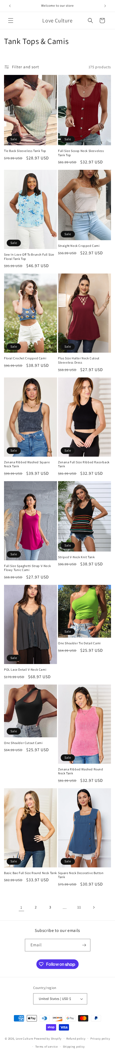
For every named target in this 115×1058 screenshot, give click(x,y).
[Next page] (93, 907)
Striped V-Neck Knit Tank (76, 557)
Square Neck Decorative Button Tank (80, 875)
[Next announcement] (105, 6)
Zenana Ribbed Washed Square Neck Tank (27, 464)
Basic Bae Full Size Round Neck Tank (30, 873)
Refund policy (75, 1038)
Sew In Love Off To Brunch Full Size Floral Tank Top (29, 256)
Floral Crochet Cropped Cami (25, 358)
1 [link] (21, 907)
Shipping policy (74, 1046)
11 (79, 907)
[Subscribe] (84, 945)
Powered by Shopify (48, 1038)
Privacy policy (100, 1038)
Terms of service (46, 1046)
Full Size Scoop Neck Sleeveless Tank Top (81, 153)
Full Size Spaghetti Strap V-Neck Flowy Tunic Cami (27, 568)
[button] (11, 20)
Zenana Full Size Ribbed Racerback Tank (84, 464)
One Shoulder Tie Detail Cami (79, 643)
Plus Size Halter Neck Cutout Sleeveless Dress (78, 360)
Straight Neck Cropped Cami (79, 246)
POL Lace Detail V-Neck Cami (25, 669)
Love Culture (24, 1038)
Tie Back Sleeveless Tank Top (25, 151)
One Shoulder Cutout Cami (23, 743)
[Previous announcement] (10, 6)
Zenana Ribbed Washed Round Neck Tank (80, 771)
